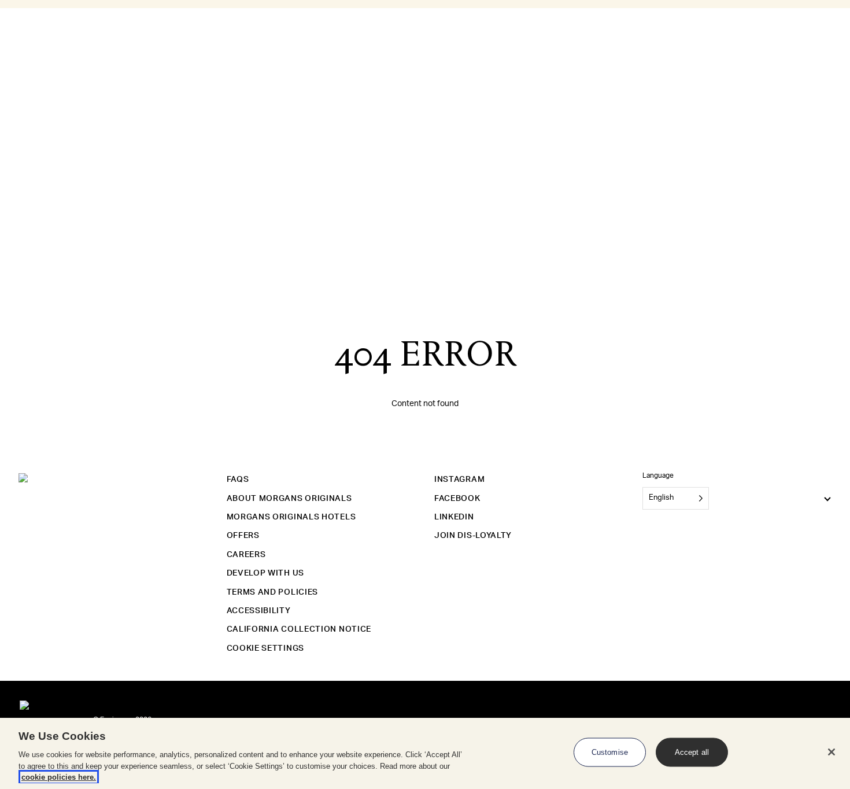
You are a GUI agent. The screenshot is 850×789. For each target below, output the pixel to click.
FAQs (238, 479)
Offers (243, 536)
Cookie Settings (266, 648)
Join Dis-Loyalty (473, 536)
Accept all (692, 752)
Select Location (31, 84)
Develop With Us (266, 573)
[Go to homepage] (24, 71)
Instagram (459, 479)
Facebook (457, 499)
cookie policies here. (58, 777)
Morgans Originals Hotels (291, 517)
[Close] (831, 752)
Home (34, 14)
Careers (246, 555)
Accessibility (259, 611)
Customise (610, 752)
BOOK (25, 123)
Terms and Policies (273, 592)
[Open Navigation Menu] (4, 51)
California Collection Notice (299, 629)
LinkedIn (454, 517)
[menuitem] (73, 148)
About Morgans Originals (289, 499)
